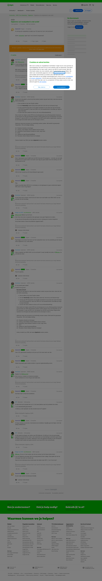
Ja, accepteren (61, 87)
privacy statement (36, 78)
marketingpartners (59, 73)
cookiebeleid (69, 76)
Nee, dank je (41, 87)
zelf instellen (42, 82)
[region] (51, 74)
